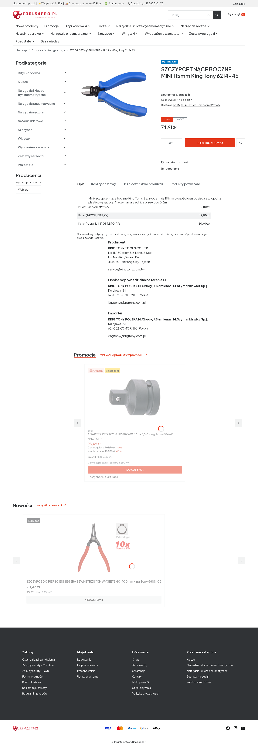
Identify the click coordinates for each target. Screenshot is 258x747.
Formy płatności (32, 676)
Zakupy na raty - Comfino (38, 665)
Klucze (191, 659)
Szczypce (37, 50)
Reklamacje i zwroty (34, 687)
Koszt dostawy (31, 682)
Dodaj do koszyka (210, 143)
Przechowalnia (86, 670)
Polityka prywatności (145, 693)
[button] (217, 15)
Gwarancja (138, 670)
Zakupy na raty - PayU (35, 670)
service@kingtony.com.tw (126, 269)
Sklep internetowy (127, 742)
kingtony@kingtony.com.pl (127, 302)
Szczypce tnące (56, 50)
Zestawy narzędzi (198, 676)
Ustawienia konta (88, 676)
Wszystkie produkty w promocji (121, 355)
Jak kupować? (140, 682)
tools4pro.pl (20, 50)
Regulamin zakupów (34, 693)
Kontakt (137, 676)
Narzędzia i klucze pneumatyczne (207, 670)
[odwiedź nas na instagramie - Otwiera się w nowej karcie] (235, 728)
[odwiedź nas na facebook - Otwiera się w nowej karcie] (228, 728)
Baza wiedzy (139, 665)
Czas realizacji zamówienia (38, 659)
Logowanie (84, 659)
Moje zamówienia (88, 665)
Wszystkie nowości (49, 505)
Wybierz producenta (28, 182)
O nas (135, 659)
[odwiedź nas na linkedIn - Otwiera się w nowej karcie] (243, 728)
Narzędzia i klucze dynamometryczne (210, 665)
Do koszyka (135, 469)
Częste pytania (141, 687)
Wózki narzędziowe (199, 682)
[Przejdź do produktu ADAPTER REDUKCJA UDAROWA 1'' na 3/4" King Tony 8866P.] (135, 397)
